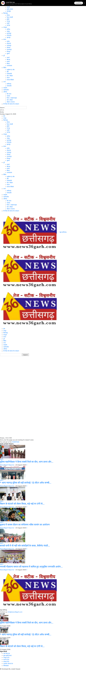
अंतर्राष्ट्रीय (6, 90)
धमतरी (8, 7)
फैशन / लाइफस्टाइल (12, 98)
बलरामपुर (9, 33)
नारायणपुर (9, 49)
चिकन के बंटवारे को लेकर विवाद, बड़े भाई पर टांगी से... (22, 503)
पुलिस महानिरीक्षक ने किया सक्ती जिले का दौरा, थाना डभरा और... (26, 461)
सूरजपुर (8, 37)
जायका (8, 96)
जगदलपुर (9, 45)
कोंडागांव (9, 43)
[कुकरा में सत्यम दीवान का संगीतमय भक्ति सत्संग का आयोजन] (12, 514)
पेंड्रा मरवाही (10, 17)
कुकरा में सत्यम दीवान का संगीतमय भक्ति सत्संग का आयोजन (25, 524)
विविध (4, 67)
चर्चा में (1, 459)
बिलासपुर (5, 13)
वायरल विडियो (10, 80)
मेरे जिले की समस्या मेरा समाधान (11, 104)
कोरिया (8, 29)
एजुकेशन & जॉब (10, 69)
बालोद (8, 61)
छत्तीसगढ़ (9, 84)
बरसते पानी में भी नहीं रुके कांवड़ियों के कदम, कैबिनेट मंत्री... (25, 545)
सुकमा (8, 53)
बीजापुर (8, 51)
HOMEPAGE (15, 442)
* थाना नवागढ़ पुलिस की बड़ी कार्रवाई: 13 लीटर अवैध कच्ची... (25, 482)
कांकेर (8, 41)
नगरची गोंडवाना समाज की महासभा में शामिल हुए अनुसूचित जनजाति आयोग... (31, 566)
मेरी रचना (9, 94)
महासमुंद (9, 11)
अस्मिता (5, 92)
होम (4, 116)
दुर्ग (4, 55)
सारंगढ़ (8, 25)
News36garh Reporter (7, 465)
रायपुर (4, 118)
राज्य (4, 82)
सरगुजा (5, 27)
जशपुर (8, 31)
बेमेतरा (8, 63)
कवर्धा (8, 57)
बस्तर (4, 39)
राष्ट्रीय (5, 88)
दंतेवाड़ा (8, 47)
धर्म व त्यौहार (10, 75)
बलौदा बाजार (10, 9)
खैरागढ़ (8, 59)
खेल (8, 71)
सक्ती (8, 23)
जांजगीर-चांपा (8, 663)
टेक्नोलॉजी (9, 73)
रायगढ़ (8, 21)
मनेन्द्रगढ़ (9, 35)
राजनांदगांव (9, 65)
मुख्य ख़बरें (7, 655)
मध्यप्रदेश (9, 86)
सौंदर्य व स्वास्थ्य (11, 102)
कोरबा (8, 15)
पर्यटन (8, 78)
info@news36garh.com (15, 612)
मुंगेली (8, 19)
